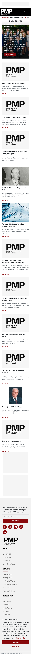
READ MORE (9, 54)
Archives (6, 611)
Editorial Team (7, 557)
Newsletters (7, 601)
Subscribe (15, 521)
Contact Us (6, 561)
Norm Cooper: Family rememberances (12, 25)
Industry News (7, 578)
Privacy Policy (3, 653)
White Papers (7, 608)
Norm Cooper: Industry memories (13, 83)
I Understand (15, 642)
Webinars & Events (9, 591)
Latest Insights (8, 574)
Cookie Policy (21, 638)
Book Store (6, 588)
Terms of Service (11, 653)
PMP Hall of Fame (9, 581)
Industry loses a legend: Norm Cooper (15, 117)
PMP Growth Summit (10, 584)
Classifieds (6, 615)
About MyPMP (7, 554)
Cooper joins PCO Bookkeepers (13, 407)
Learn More (15, 646)
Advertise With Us (9, 564)
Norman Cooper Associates (11, 441)
